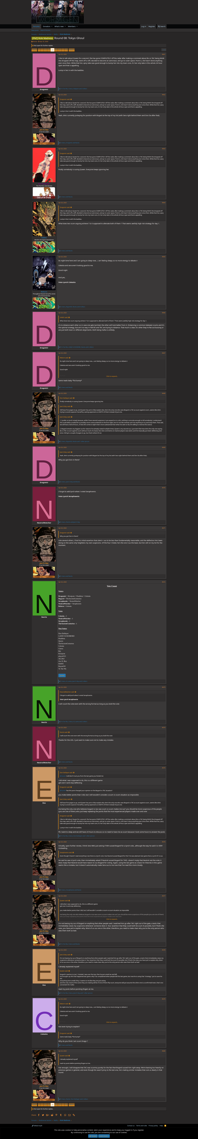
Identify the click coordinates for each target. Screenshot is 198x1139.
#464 (163, 203)
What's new (59, 26)
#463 (163, 149)
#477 (163, 896)
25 (56, 50)
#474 (163, 728)
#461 (163, 54)
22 (45, 50)
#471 (163, 528)
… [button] (42, 50)
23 (49, 50)
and (67, 197)
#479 (163, 999)
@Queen (63, 776)
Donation (46, 26)
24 (52, 50)
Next (71, 50)
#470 (163, 488)
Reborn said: (64, 358)
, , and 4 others (73, 307)
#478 (163, 950)
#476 (163, 842)
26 (59, 50)
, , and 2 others (77, 347)
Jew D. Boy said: (65, 406)
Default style (37, 1126)
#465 (163, 257)
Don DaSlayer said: (66, 398)
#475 (163, 768)
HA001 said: (64, 317)
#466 (163, 313)
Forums (36, 26)
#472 (163, 582)
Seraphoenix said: (66, 852)
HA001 (44, 238)
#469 (163, 447)
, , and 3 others (74, 89)
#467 (163, 353)
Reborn (44, 292)
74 (66, 50)
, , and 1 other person (75, 441)
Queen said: (64, 901)
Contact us (131, 1126)
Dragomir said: (65, 99)
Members (72, 26)
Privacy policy (153, 1126)
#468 (163, 393)
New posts (35, 30)
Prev (34, 50)
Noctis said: (64, 732)
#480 (163, 1051)
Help (161, 1126)
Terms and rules (141, 1126)
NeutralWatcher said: (67, 692)
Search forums (45, 30)
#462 (163, 95)
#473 (163, 687)
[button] (52, 26)
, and (70, 143)
